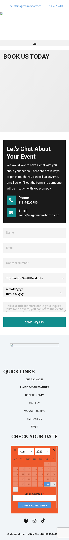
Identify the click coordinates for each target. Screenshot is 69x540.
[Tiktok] (43, 520)
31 (16, 489)
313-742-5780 (28, 202)
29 (48, 484)
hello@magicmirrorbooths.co (38, 215)
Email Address (34, 494)
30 (54, 484)
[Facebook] (26, 520)
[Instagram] (34, 520)
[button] (34, 43)
